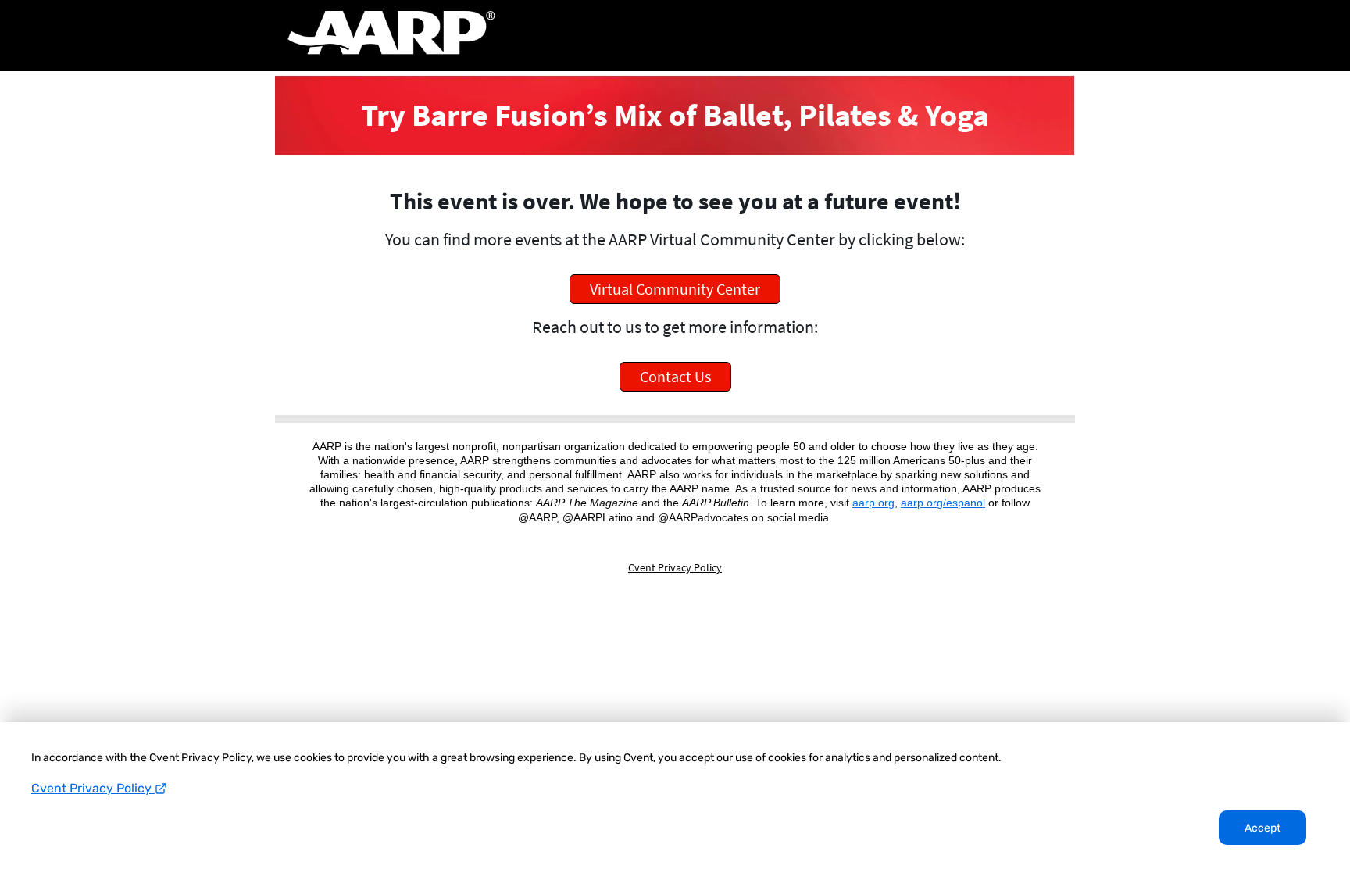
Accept (1262, 828)
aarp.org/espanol (943, 502)
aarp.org (873, 502)
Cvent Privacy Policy (93, 788)
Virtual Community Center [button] (675, 289)
